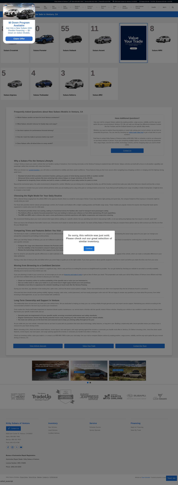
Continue (89, 248)
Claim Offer (19, 39)
